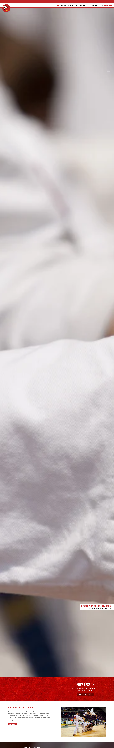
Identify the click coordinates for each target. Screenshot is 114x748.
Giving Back (94, 5)
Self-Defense (71, 5)
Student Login (108, 5)
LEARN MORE (12, 724)
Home (58, 5)
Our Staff (82, 5)
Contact (101, 5)
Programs (63, 5)
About (76, 5)
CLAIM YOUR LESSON (85, 694)
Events (88, 5)
